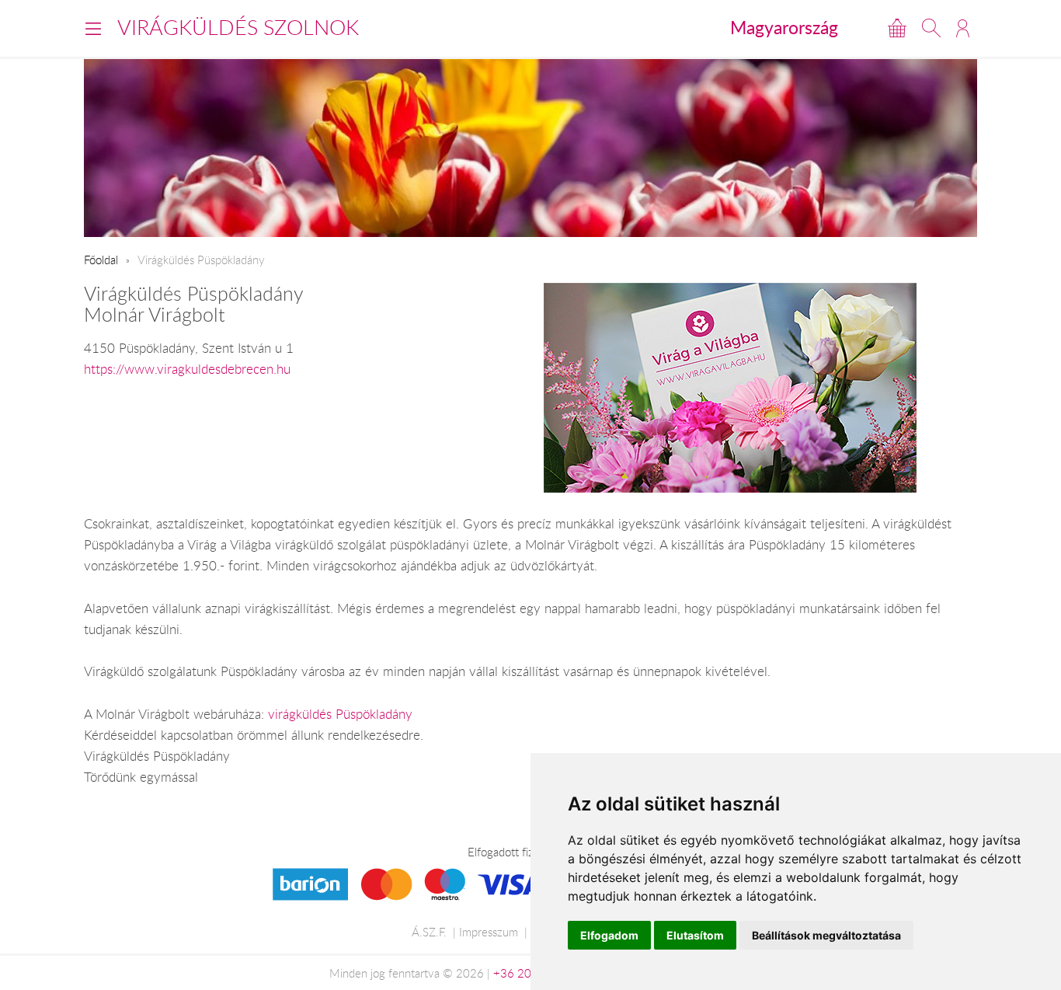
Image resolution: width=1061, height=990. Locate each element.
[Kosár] (897, 28)
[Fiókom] (962, 28)
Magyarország (784, 27)
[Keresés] (931, 28)
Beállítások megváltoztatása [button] (826, 935)
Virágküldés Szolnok (238, 27)
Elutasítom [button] (695, 935)
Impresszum (488, 931)
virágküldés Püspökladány (340, 714)
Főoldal (101, 259)
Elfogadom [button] (609, 935)
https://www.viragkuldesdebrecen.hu (187, 369)
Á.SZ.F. (429, 931)
